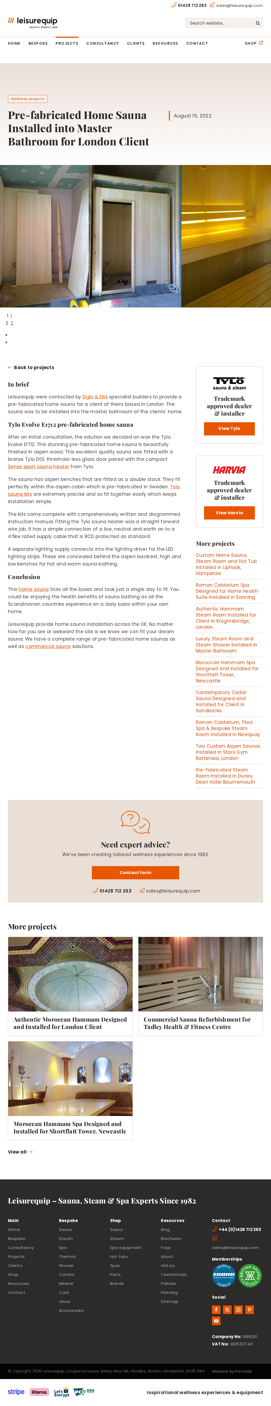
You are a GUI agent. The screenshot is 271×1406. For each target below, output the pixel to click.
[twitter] (227, 1310)
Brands (117, 1283)
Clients (15, 1265)
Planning (169, 1292)
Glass (64, 1301)
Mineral (66, 1283)
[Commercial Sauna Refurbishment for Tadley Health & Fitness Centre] (200, 986)
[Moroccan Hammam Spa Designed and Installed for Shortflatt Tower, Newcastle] (70, 1090)
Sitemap (169, 1301)
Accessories (71, 1310)
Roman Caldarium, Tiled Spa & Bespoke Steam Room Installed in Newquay (228, 728)
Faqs (165, 1247)
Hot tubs (119, 1256)
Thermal (67, 1256)
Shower (66, 1265)
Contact (16, 1292)
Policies (168, 1283)
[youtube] (216, 1321)
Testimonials (174, 1274)
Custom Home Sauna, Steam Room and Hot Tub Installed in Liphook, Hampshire (226, 564)
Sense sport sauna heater (38, 466)
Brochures (171, 1238)
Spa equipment (126, 1247)
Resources (18, 1283)
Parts (115, 1274)
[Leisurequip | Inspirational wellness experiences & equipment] (32, 19)
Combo (67, 1274)
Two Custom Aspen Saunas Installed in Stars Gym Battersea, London (228, 752)
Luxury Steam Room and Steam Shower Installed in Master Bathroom (227, 645)
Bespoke (16, 1238)
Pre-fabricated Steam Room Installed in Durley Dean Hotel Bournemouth (225, 776)
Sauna (65, 1229)
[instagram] (238, 1310)
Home (14, 1229)
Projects (16, 1256)
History (168, 1265)
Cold (64, 1292)
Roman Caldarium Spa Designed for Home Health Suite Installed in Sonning (227, 591)
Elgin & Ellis (95, 397)
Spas (115, 1265)
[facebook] (216, 1310)
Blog (165, 1229)
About (167, 1256)
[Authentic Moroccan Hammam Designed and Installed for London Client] (70, 986)
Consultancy (21, 1247)
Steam (66, 1238)
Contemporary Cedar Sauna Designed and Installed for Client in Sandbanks (221, 701)
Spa (63, 1247)
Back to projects (34, 367)
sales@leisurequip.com (239, 5)
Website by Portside (232, 1371)
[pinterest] (249, 1310)
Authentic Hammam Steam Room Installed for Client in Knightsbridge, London (226, 618)
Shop (13, 1274)
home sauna (34, 589)
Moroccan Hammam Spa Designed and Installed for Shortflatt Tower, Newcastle (227, 671)
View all (17, 1152)
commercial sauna (48, 646)
